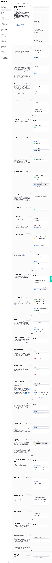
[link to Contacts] (13, 119)
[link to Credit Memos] (13, 274)
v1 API (20, 14)
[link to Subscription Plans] (13, 194)
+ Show (32, 59)
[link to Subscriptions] (13, 171)
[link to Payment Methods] (13, 381)
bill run (24, 254)
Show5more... (41, 268)
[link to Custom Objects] (13, 495)
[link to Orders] (13, 137)
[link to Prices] (13, 84)
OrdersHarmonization (22, 24)
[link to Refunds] (13, 477)
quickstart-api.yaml (37, 10)
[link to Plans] (13, 64)
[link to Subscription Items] (13, 207)
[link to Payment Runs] (13, 423)
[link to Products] (13, 48)
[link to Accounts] (13, 100)
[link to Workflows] (13, 523)
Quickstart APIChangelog (21, 27)
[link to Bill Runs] (13, 320)
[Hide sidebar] (8, 562)
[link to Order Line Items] (13, 157)
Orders (17, 24)
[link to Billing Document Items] (13, 555)
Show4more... (41, 187)
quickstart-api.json (37, 8)
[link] (6, 8)
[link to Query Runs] (13, 511)
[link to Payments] (13, 403)
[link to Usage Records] (13, 365)
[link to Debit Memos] (13, 297)
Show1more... (41, 397)
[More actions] (30, 6)
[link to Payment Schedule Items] (13, 459)
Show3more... (41, 291)
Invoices (24, 255)
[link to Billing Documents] (13, 535)
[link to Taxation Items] (13, 349)
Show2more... (41, 313)
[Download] (48, 8)
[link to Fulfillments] (13, 216)
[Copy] (48, 19)
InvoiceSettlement (18, 25)
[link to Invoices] (13, 252)
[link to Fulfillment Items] (13, 234)
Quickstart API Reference (17, 3)
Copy (28, 83)
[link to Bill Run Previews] (13, 337)
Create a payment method (18, 387)
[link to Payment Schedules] (13, 439)
